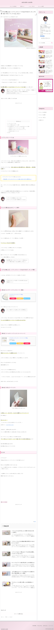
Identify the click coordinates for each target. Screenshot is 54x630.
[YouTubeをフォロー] (45, 38)
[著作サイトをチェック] (42, 38)
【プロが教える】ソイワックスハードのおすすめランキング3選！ (19, 126)
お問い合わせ (45, 625)
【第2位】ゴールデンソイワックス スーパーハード (17, 129)
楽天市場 (13, 298)
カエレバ (13, 339)
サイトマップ (51, 625)
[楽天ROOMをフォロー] (46, 38)
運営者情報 (34, 625)
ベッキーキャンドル (9, 424)
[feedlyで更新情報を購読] (48, 38)
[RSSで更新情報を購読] (49, 38)
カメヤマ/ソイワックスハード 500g (16, 294)
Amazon (20, 298)
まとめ (9, 132)
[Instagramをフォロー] (43, 38)
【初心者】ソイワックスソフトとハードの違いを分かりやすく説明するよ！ (17, 179)
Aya (45, 22)
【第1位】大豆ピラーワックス (14, 131)
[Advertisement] (18, 56)
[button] (51, 42)
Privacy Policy (39, 625)
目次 (17, 121)
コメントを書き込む (18, 613)
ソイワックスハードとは (12, 123)
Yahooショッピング (27, 298)
